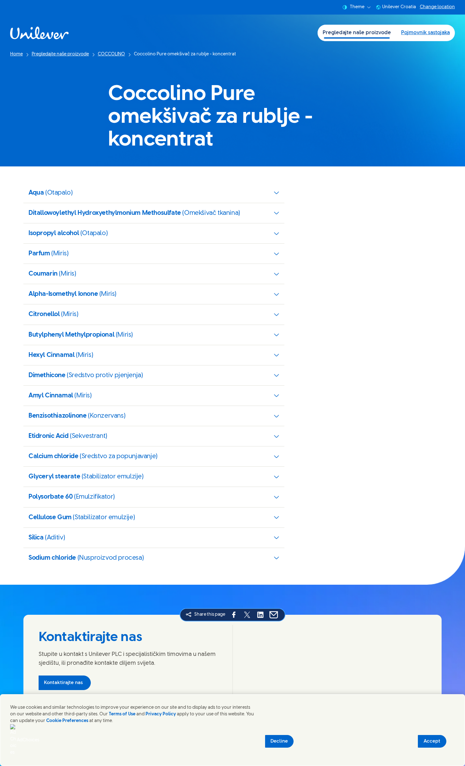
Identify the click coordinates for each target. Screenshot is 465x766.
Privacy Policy (161, 714)
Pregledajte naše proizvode (357, 32)
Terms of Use (122, 714)
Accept (432, 741)
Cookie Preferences (67, 721)
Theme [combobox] (357, 7)
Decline (279, 741)
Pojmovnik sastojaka (425, 32)
